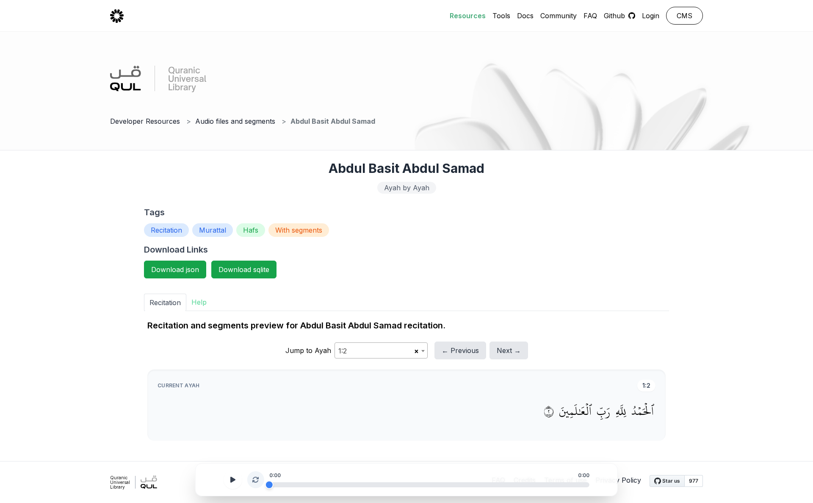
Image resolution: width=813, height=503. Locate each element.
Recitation (166, 230)
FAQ (590, 15)
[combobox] (381, 350)
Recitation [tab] (165, 302)
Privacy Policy (618, 480)
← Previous (460, 350)
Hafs (250, 230)
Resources (468, 15)
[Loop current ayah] (255, 479)
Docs (525, 15)
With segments (298, 230)
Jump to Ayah (308, 350)
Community (558, 15)
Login (650, 15)
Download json (175, 269)
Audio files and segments (235, 121)
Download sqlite (243, 269)
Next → (509, 350)
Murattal (212, 230)
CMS (684, 15)
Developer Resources (145, 121)
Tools (501, 15)
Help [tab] (199, 302)
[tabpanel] (406, 380)
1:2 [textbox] (342, 351)
